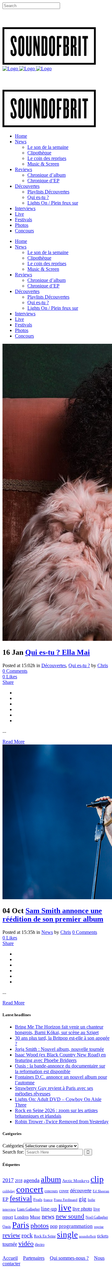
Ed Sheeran (101, 1191)
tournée (9, 1244)
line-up (49, 1209)
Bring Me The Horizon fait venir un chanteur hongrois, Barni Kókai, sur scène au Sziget (59, 1029)
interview (9, 1209)
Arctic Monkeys (75, 1181)
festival (21, 1198)
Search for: (13, 1152)
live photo (82, 1208)
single (67, 1234)
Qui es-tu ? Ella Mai (57, 652)
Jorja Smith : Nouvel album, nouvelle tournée (59, 1049)
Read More (13, 741)
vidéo (26, 1243)
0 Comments (14, 671)
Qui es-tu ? (79, 665)
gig (82, 1199)
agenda (32, 1180)
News (47, 932)
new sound (70, 1216)
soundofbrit (87, 1236)
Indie (91, 1200)
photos (39, 1225)
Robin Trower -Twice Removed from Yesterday (62, 1121)
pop (54, 1226)
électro (39, 1244)
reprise (99, 1226)
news (48, 1216)
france (48, 1200)
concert (29, 1189)
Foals (37, 1199)
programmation (76, 1226)
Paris (20, 1225)
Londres (21, 1217)
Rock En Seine (45, 1236)
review (11, 1235)
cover (64, 1190)
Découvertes (53, 665)
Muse (35, 1217)
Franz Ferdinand (65, 1200)
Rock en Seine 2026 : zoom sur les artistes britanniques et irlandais (56, 1113)
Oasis (6, 1226)
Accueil (10, 1258)
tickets (102, 1236)
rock (27, 1235)
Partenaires (33, 1258)
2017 (8, 1180)
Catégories (12, 1145)
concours (51, 1191)
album (51, 1179)
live (64, 1207)
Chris (102, 665)
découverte (80, 1190)
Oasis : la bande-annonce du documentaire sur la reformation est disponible (60, 1068)
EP (5, 1199)
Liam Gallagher (28, 1209)
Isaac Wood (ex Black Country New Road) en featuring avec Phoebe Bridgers (60, 1057)
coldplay (8, 1191)
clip (97, 1179)
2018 (18, 1181)
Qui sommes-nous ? (69, 1258)
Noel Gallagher (97, 1217)
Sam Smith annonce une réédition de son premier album (52, 915)
